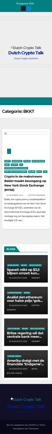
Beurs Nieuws (13, 265)
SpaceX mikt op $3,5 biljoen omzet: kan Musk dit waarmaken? (25, 273)
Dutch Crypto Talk (26, 52)
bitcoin (27, 161)
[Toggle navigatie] (47, 101)
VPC (45, 171)
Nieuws (32, 171)
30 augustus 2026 (18, 278)
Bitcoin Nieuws (38, 161)
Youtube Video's (14, 356)
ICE (21, 164)
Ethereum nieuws (14, 292)
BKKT (7, 164)
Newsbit (36, 278)
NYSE (39, 171)
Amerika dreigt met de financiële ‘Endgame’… (25, 362)
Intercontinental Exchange (16, 168)
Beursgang (16, 161)
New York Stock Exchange (15, 171)
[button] (38, 101)
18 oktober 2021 (15, 195)
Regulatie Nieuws (37, 328)
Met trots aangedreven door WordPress (23, 425)
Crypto (14, 164)
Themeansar (33, 429)
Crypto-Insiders (36, 195)
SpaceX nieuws (35, 265)
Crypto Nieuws (14, 328)
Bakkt (7, 161)
